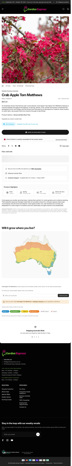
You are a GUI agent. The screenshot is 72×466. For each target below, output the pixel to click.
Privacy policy (49, 463)
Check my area (63, 295)
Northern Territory (38, 301)
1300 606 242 (8, 359)
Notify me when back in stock (36, 132)
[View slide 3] (36, 337)
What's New (5, 392)
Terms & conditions (58, 463)
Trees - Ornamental (18, 86)
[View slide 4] (38, 337)
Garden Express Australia (10, 91)
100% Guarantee (24, 400)
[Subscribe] (38, 434)
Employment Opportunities (23, 403)
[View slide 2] (34, 337)
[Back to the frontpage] (3, 86)
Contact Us (22, 407)
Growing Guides (7, 399)
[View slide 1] (32, 337)
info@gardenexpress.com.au (12, 362)
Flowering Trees (29, 86)
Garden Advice (6, 397)
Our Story (22, 389)
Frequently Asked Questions (24, 392)
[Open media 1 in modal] (66, 19)
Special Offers (6, 394)
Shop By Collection (7, 389)
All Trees (8, 86)
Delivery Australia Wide (24, 396)
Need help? (65, 146)
